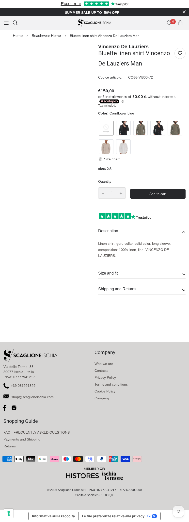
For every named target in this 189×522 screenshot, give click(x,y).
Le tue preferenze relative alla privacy (113, 516)
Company (102, 398)
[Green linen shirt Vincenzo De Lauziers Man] (140, 128)
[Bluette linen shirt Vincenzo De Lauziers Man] (106, 128)
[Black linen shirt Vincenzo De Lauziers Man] (123, 128)
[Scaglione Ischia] (94, 23)
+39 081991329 (23, 386)
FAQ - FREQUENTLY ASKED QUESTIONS (36, 432)
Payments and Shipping (21, 439)
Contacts (101, 371)
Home (18, 35)
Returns (9, 446)
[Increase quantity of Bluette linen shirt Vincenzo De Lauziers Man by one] (121, 193)
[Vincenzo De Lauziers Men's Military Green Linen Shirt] (175, 128)
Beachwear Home (46, 35)
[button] (109, 159)
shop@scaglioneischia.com (32, 397)
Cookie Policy (104, 391)
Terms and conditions (111, 384)
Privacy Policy (105, 377)
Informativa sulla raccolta (53, 516)
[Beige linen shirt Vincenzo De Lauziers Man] (106, 147)
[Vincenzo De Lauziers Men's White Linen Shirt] (123, 147)
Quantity (104, 181)
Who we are (103, 364)
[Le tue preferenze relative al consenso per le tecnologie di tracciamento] (8, 513)
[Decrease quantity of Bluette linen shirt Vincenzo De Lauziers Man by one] (103, 193)
